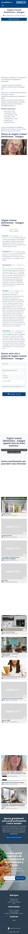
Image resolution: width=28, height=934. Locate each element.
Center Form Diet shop (8, 632)
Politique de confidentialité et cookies (14, 913)
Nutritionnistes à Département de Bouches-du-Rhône (14, 450)
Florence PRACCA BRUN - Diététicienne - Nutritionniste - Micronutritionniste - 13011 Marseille (14, 773)
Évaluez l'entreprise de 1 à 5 (9, 370)
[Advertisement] (14, 37)
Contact (14, 920)
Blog (14, 903)
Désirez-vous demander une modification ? (12, 127)
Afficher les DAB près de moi (14, 881)
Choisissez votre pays (14, 928)
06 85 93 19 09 (14, 19)
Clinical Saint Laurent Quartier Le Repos (13, 782)
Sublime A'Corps (6, 514)
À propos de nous (14, 899)
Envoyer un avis (15, 394)
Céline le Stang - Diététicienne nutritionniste (10, 654)
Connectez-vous (14, 900)
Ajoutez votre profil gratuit (14, 837)
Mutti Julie (5, 580)
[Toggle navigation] (2, 5)
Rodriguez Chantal (7, 535)
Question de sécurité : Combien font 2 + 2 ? (13, 386)
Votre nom (5, 364)
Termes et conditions (14, 910)
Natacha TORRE (6, 720)
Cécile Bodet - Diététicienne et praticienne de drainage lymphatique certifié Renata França (13, 806)
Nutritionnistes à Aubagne (14, 452)
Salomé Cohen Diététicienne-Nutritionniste (14, 677)
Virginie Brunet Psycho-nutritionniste (12, 698)
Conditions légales (14, 912)
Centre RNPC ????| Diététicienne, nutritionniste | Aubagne (10, 558)
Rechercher (21, 878)
